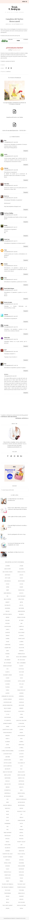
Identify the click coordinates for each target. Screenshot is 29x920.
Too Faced (7, 890)
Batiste (21, 593)
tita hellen (6, 325)
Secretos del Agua (8, 853)
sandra (5, 154)
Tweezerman (7, 893)
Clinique (21, 644)
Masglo (8, 781)
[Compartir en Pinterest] (11, 68)
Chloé (7, 641)
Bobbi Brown (21, 611)
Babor (21, 587)
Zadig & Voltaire (21, 905)
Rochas (21, 838)
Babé (7, 590)
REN (21, 826)
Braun (7, 617)
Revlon (21, 835)
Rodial (7, 841)
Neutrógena (21, 805)
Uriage (7, 896)
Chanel (7, 638)
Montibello (8, 793)
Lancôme (7, 756)
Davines (8, 653)
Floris (21, 687)
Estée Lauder (21, 681)
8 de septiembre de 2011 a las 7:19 (10, 241)
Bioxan (7, 611)
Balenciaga (21, 590)
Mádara (21, 796)
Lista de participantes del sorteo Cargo (17, 534)
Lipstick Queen (7, 762)
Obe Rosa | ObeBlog (8, 213)
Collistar (21, 647)
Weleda (21, 899)
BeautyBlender (21, 596)
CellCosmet (21, 632)
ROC (8, 829)
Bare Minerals (7, 593)
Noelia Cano (7, 239)
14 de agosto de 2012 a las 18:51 (10, 376)
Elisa (5, 363)
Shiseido (7, 866)
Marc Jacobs (7, 775)
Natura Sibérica (7, 805)
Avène (7, 587)
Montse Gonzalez (8, 302)
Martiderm (7, 778)
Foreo (7, 690)
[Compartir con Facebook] (6, 68)
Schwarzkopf (21, 847)
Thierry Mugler (21, 887)
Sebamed (7, 850)
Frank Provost (21, 690)
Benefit (7, 602)
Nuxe (7, 814)
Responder (26, 150)
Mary (5, 140)
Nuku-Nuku (6, 183)
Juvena (21, 729)
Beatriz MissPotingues (9, 288)
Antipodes (7, 574)
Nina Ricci (7, 808)
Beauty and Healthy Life (11, 918)
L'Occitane (7, 747)
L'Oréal (21, 747)
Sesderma (21, 862)
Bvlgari (8, 620)
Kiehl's (7, 738)
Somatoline (8, 875)
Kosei (7, 744)
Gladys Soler (7, 337)
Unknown (6, 168)
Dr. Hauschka (21, 659)
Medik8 (7, 787)
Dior (7, 656)
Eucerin (8, 684)
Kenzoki (7, 735)
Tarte (7, 881)
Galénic (8, 693)
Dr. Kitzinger (7, 662)
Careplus (21, 626)
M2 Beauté (7, 768)
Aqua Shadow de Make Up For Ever (16, 552)
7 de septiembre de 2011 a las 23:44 (11, 156)
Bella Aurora (7, 599)
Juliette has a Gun (7, 729)
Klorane (7, 741)
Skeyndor (21, 869)
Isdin (21, 714)
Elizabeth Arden (7, 675)
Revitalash (7, 835)
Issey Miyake (7, 717)
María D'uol (21, 778)
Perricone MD (21, 820)
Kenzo (21, 732)
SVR (21, 844)
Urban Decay (21, 893)
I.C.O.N (7, 714)
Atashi (7, 584)
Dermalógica (21, 653)
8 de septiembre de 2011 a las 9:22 (10, 265)
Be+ (7, 596)
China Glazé (21, 638)
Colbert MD (8, 647)
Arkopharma (21, 581)
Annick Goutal (21, 571)
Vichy (7, 899)
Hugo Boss (21, 711)
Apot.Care (7, 578)
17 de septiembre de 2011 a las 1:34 (11, 365)
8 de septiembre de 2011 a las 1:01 (10, 227)
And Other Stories (7, 571)
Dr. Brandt (7, 659)
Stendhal (21, 875)
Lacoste (21, 753)
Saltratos (7, 847)
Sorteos (8, 71)
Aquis (21, 578)
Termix (21, 881)
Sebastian (21, 850)
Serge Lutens (7, 862)
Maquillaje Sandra (16, 50)
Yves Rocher (21, 902)
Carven (21, 629)
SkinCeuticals (7, 872)
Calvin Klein (7, 626)
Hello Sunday (7, 708)
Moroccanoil (21, 793)
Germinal (21, 696)
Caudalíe (7, 632)
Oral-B (21, 817)
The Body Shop (21, 884)
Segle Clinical (21, 853)
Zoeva (21, 908)
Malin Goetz (21, 772)
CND (21, 623)
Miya (21, 790)
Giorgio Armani (7, 699)
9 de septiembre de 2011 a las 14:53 (11, 351)
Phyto (21, 823)
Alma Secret (7, 568)
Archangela (7, 581)
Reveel (21, 832)
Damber (6, 264)
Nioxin (21, 808)
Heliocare (21, 705)
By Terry (21, 620)
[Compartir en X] (9, 68)
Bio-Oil (21, 605)
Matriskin (21, 781)
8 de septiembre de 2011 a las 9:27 (10, 279)
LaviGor (21, 756)
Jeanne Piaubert (7, 723)
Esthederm (7, 681)
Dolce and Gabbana (21, 656)
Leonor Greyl (7, 759)
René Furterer (7, 832)
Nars (7, 802)
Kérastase (21, 744)
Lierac (21, 759)
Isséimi (21, 717)
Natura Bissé (21, 802)
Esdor (7, 678)
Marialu (5, 225)
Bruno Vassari (21, 617)
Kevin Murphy (21, 735)
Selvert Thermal (7, 856)
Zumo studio (23, 918)
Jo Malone (21, 723)
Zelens (7, 908)
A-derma (7, 565)
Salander (6, 314)
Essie (21, 678)
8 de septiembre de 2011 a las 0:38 (10, 214)
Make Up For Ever (7, 772)
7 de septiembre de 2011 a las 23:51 (11, 185)
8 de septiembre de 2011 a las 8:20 (10, 251)
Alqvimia (21, 568)
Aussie (21, 584)
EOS (8, 668)
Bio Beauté (7, 605)
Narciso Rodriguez (21, 799)
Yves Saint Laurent (8, 905)
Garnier (21, 693)
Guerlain (21, 702)
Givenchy (21, 699)
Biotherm (21, 608)
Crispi (5, 250)
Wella (7, 902)
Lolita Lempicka (8, 765)
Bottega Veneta (7, 614)
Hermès (21, 708)
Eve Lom (21, 684)
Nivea (7, 811)
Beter (21, 602)
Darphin (21, 650)
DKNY (7, 650)
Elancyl (8, 671)
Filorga (8, 687)
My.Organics (7, 796)
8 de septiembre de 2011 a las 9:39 (10, 290)
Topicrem (21, 890)
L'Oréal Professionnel (8, 750)
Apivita (21, 574)
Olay (7, 817)
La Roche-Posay (7, 753)
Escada (21, 675)
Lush (21, 765)
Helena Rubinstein (7, 705)
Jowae (7, 726)
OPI (21, 814)
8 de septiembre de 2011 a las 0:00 (10, 197)
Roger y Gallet (21, 841)
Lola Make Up (21, 762)
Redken (21, 829)
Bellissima (21, 599)
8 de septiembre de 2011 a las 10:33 (11, 304)
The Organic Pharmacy (8, 887)
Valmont (21, 896)
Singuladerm (21, 866)
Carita (7, 629)
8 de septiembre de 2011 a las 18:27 (11, 316)
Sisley (7, 869)
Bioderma (7, 608)
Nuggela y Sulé (21, 811)
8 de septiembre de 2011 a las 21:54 (11, 339)
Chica (5, 277)
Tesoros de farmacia (7, 884)
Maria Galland (21, 775)
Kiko (21, 738)
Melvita (21, 787)
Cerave (7, 635)
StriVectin (7, 878)
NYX (8, 799)
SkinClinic (21, 872)
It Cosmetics (7, 720)
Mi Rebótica (8, 790)
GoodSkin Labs (8, 702)
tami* (5, 349)
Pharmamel (8, 823)
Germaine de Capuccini (7, 696)
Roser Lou (6, 196)
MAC (21, 768)
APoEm (21, 565)
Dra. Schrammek (21, 662)
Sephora (21, 859)
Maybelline (21, 784)
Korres (21, 741)
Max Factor (8, 784)
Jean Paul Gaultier (21, 720)
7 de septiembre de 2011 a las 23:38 (11, 142)
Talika (21, 878)
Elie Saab (21, 671)
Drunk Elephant (7, 665)
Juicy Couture (21, 726)
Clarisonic (7, 644)
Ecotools (21, 668)
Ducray (21, 665)
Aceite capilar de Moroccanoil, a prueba (17, 516)
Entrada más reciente (9, 416)
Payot (7, 820)
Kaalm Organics (7, 732)
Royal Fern (7, 844)
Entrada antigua (21, 418)
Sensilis (7, 859)
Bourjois (21, 614)
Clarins (21, 641)
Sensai (21, 856)
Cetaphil (21, 635)
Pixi (7, 826)
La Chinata (21, 750)
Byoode (8, 623)
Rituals (8, 838)
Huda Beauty (7, 711)
